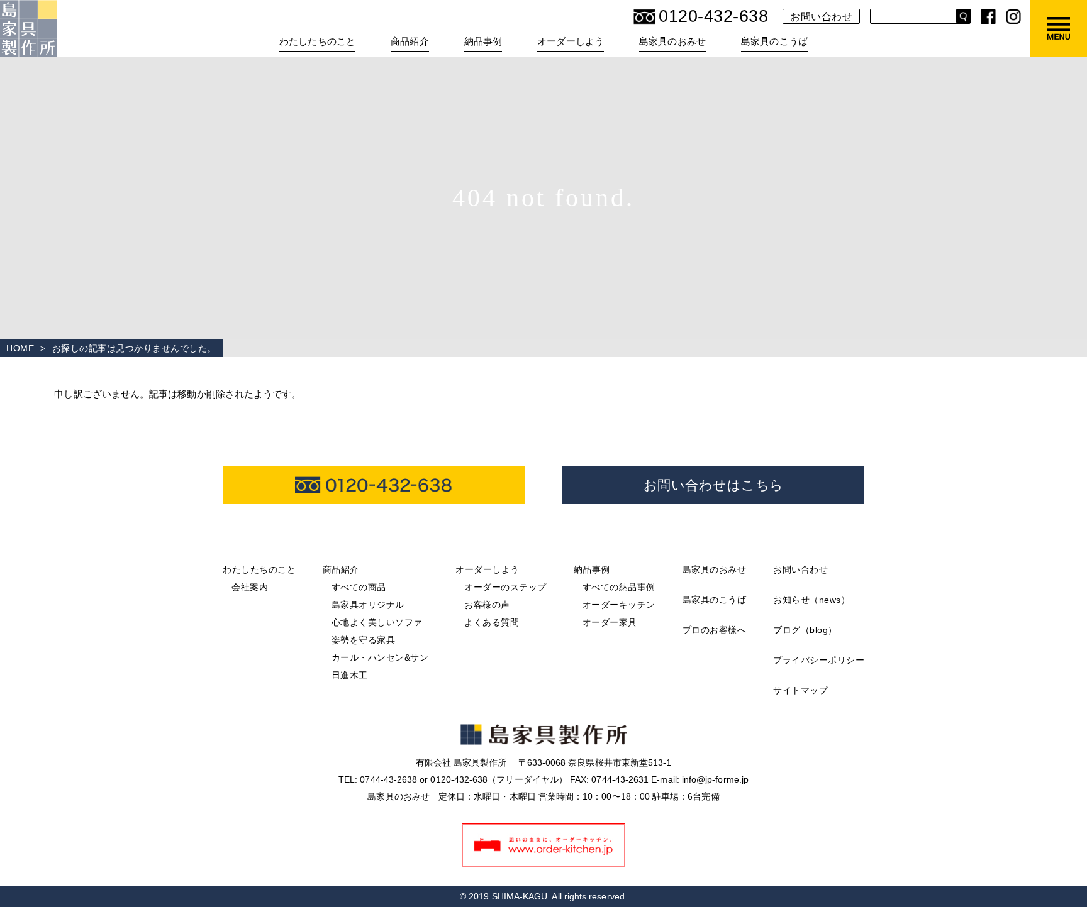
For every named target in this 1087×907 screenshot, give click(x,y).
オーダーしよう (487, 569)
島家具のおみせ (672, 41)
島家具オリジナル (368, 605)
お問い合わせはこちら (714, 485)
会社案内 (249, 587)
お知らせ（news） (811, 600)
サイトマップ (800, 690)
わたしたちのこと (259, 569)
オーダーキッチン (619, 605)
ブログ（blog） (805, 630)
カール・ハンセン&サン (380, 657)
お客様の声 (487, 605)
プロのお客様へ (715, 630)
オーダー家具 (610, 622)
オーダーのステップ (505, 587)
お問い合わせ (821, 16)
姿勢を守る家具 (364, 640)
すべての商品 (359, 587)
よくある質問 (491, 622)
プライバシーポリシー (818, 660)
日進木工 (350, 675)
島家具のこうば (774, 41)
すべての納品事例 (619, 587)
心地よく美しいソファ (377, 622)
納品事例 (592, 569)
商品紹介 (341, 569)
